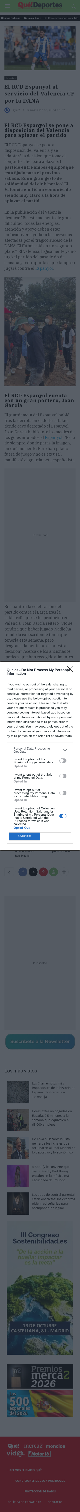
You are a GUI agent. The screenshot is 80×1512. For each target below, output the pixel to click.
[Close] (71, 670)
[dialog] (40, 756)
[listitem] (40, 750)
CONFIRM (24, 836)
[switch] (62, 760)
